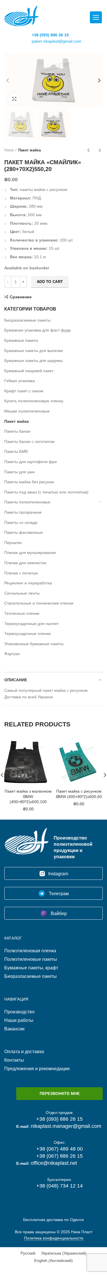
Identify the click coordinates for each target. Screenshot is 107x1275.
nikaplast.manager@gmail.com (66, 1126)
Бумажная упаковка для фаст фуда (37, 330)
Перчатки (13, 542)
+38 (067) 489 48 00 (59, 1149)
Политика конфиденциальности (53, 1238)
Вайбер (58, 913)
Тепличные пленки (21, 613)
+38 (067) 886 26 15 (59, 1156)
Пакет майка (29, 150)
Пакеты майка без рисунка (29, 482)
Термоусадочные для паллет (31, 623)
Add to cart (50, 282)
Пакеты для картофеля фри (30, 461)
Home (9, 150)
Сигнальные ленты (22, 593)
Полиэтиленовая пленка (30, 950)
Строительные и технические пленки (38, 603)
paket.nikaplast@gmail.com (56, 41)
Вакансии (14, 1028)
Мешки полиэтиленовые (27, 411)
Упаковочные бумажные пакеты (34, 643)
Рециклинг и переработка (28, 583)
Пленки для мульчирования (30, 552)
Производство (19, 1011)
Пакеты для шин (19, 472)
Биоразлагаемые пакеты (27, 320)
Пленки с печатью (21, 573)
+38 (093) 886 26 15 (50, 35)
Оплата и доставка (24, 1051)
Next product (100, 150)
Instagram (58, 873)
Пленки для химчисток (25, 563)
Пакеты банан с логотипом (29, 441)
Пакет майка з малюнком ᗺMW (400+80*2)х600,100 (28, 796)
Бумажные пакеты (21, 340)
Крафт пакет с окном (23, 391)
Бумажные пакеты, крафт (31, 967)
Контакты (14, 1060)
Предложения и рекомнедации (37, 1068)
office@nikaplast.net (54, 1163)
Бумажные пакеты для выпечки (33, 350)
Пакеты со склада (20, 522)
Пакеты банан (17, 431)
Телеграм (58, 893)
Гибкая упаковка (19, 380)
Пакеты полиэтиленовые (27, 502)
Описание (15, 680)
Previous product (88, 150)
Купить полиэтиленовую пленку (33, 401)
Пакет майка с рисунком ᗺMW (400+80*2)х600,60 (79, 794)
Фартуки (12, 653)
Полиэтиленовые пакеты (30, 959)
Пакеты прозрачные (23, 512)
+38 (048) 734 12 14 (59, 1186)
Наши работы (18, 1020)
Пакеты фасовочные (23, 532)
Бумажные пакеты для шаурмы (33, 360)
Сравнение (21, 297)
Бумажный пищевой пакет (28, 370)
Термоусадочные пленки (27, 633)
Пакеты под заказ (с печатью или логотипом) (46, 492)
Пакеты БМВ (16, 451)
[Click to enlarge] (14, 99)
